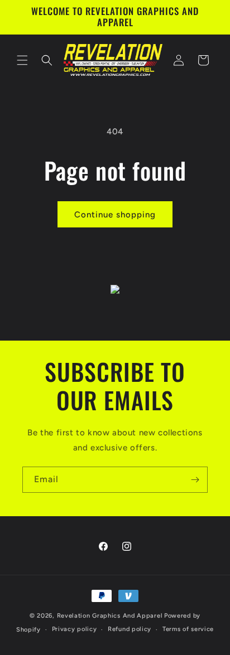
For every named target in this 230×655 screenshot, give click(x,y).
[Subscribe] (195, 480)
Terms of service (188, 629)
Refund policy (129, 629)
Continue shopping (115, 215)
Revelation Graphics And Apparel (110, 615)
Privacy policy (74, 629)
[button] (22, 60)
